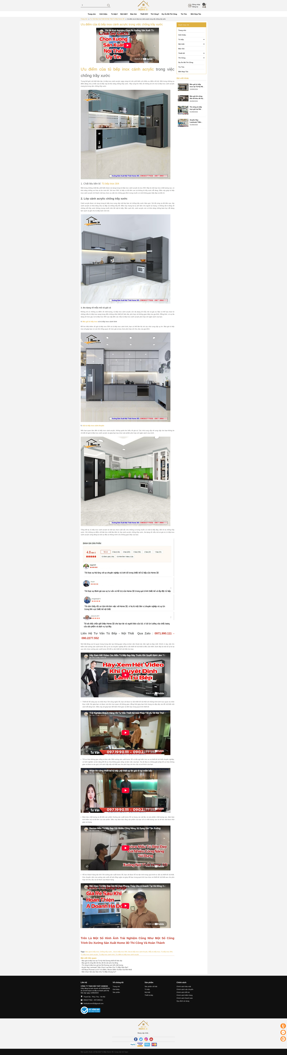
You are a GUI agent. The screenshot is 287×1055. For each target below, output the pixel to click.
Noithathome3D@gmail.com (93, 1003)
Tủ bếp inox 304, (167, 952)
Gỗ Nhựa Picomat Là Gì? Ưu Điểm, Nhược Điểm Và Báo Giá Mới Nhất (107, 969)
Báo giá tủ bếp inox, (92, 952)
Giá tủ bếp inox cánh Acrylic (93, 425)
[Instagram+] (146, 1039)
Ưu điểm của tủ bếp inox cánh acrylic (117, 69)
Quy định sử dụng (183, 1001)
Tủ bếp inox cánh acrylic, (90, 954)
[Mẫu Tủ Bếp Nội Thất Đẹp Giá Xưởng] (143, 5)
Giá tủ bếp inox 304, (120, 952)
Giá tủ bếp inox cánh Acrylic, (138, 952)
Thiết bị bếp (149, 995)
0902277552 (88, 1000)
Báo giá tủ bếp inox (90, 321)
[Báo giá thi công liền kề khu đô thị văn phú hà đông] (183, 98)
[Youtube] (151, 1039)
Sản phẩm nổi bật (151, 986)
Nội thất (147, 992)
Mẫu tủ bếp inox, (155, 952)
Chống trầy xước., (106, 952)
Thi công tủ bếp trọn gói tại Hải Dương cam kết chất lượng (102, 965)
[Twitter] (141, 1039)
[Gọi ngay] (283, 1026)
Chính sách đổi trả (183, 992)
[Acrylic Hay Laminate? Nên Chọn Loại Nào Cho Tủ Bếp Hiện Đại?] (183, 123)
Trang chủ (116, 986)
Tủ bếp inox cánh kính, (107, 954)
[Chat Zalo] (283, 1039)
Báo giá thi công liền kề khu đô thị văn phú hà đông (100, 963)
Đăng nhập (196, 4)
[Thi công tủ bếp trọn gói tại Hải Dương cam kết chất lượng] (183, 110)
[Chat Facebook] (283, 1032)
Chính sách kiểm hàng (184, 995)
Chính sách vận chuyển (185, 989)
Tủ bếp (147, 989)
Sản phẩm (116, 992)
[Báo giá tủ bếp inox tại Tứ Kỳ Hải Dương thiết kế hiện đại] (183, 87)
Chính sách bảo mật (184, 986)
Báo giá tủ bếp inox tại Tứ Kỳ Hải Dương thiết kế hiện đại (102, 961)
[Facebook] (136, 1039)
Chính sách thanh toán (185, 998)
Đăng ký (195, 7)
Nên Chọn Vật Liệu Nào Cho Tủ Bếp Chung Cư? (99, 972)
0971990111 (98, 1000)
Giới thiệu (116, 989)
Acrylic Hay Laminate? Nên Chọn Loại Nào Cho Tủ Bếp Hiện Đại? (105, 967)
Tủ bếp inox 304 (110, 183)
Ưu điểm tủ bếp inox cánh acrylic (127, 954)
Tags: (83, 952)
